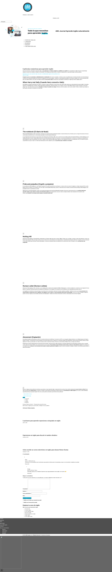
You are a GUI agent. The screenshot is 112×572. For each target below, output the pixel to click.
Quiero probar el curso (28, 393)
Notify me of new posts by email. (30, 502)
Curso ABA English (3, 524)
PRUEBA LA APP (56, 18)
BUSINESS (27, 43)
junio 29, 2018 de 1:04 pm (32, 470)
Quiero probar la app (27, 395)
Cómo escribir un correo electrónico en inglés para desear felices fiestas (45, 450)
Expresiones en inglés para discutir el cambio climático (40, 435)
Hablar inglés (27, 515)
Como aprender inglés (29, 511)
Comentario (25, 488)
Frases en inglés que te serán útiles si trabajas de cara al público (36, 405)
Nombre (25, 491)
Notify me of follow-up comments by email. (33, 500)
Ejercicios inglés (28, 512)
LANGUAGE (28, 41)
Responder (27, 464)
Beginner (4, 529)
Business (4, 533)
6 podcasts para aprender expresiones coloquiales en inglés (41, 421)
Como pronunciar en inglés (30, 513)
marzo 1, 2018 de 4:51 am (30, 460)
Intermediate (4, 530)
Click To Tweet (25, 75)
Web (24, 495)
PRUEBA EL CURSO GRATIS (28, 14)
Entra (1, 521)
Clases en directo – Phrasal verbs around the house (34, 404)
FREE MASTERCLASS (30, 46)
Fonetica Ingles (28, 510)
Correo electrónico (27, 493)
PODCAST (27, 44)
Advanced (4, 532)
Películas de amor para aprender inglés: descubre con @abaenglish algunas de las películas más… (41, 73)
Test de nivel (27, 508)
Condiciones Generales (45, 535)
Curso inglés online (28, 516)
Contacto (2, 526)
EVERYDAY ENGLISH (30, 40)
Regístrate (2, 520)
